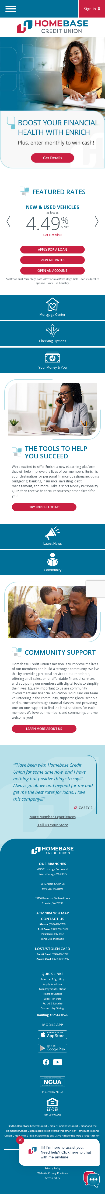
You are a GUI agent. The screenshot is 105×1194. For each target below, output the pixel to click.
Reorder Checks (52, 994)
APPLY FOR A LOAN (52, 249)
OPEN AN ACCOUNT (52, 270)
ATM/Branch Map (52, 913)
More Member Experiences (53, 816)
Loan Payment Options (52, 989)
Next (95, 221)
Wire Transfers (52, 998)
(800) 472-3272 (60, 954)
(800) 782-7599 (59, 929)
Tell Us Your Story (52, 824)
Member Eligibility (52, 979)
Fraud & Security (52, 1003)
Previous (9, 221)
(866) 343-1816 (60, 959)
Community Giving (52, 1008)
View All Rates (53, 260)
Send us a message (52, 939)
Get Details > (52, 235)
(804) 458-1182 (55, 934)
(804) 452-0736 (57, 924)
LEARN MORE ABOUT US (44, 728)
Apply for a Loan (52, 984)
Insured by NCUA (52, 1092)
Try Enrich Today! (44, 507)
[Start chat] (91, 1180)
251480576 (60, 1015)
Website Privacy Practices (52, 1173)
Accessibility (52, 1178)
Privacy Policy (52, 1168)
